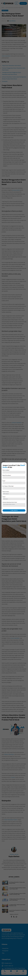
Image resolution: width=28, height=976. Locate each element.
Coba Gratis (14, 510)
